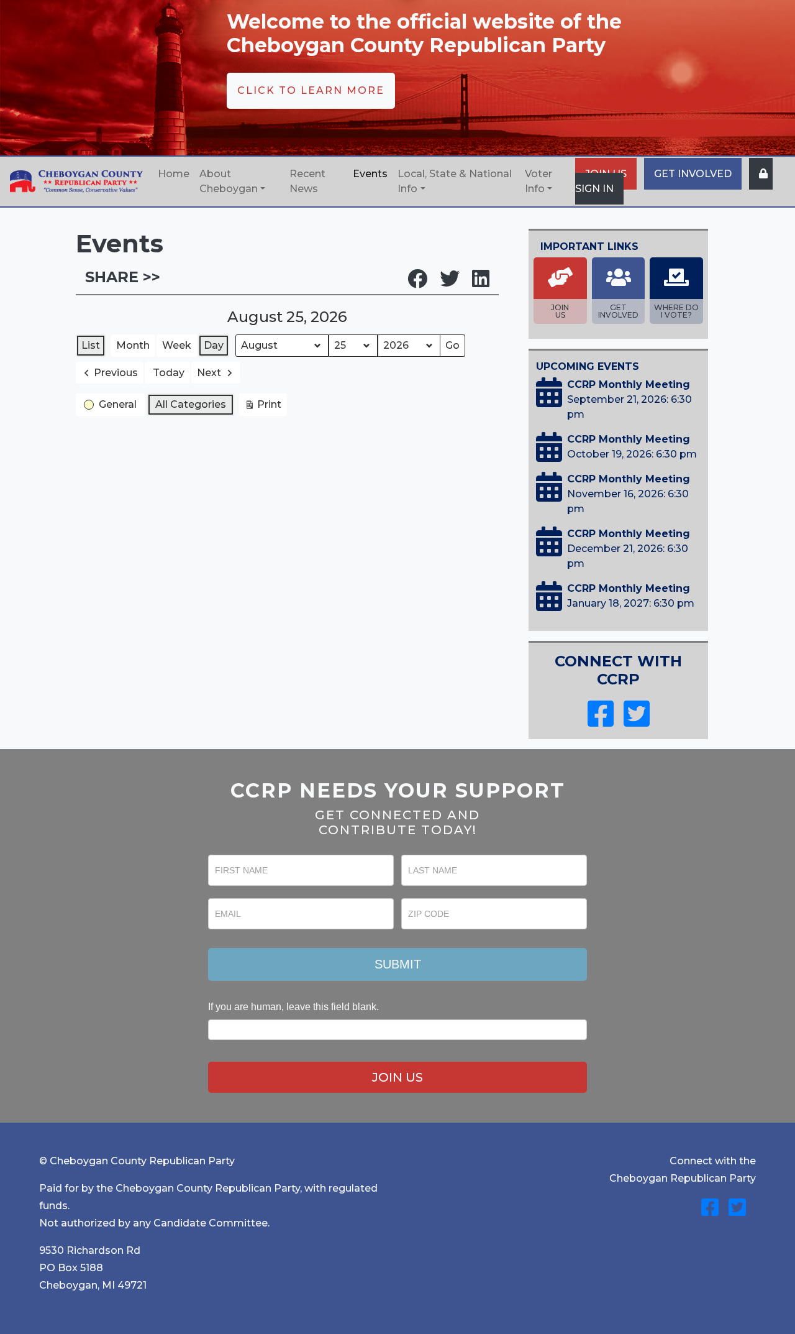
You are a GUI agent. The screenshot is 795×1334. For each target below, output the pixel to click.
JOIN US (397, 1077)
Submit (398, 964)
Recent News (307, 181)
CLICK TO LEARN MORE (310, 90)
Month (133, 345)
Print (262, 407)
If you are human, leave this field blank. (293, 1006)
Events (370, 174)
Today (168, 373)
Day (214, 345)
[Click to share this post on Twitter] (456, 282)
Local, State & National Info (455, 181)
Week (176, 345)
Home (173, 174)
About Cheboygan (228, 181)
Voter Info (538, 181)
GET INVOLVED (693, 174)
